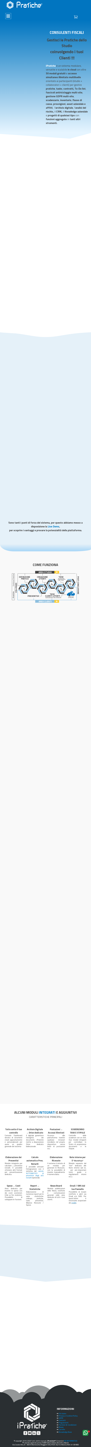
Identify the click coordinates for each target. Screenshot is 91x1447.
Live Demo (53, 526)
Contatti (62, 1420)
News (61, 1427)
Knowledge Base (65, 1432)
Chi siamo (62, 1413)
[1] (85, 1436)
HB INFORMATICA (70, 1440)
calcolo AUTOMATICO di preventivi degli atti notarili (35, 1174)
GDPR (61, 1418)
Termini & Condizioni (67, 1424)
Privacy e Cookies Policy (68, 1415)
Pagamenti (63, 1422)
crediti (73, 1202)
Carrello (62, 1429)
